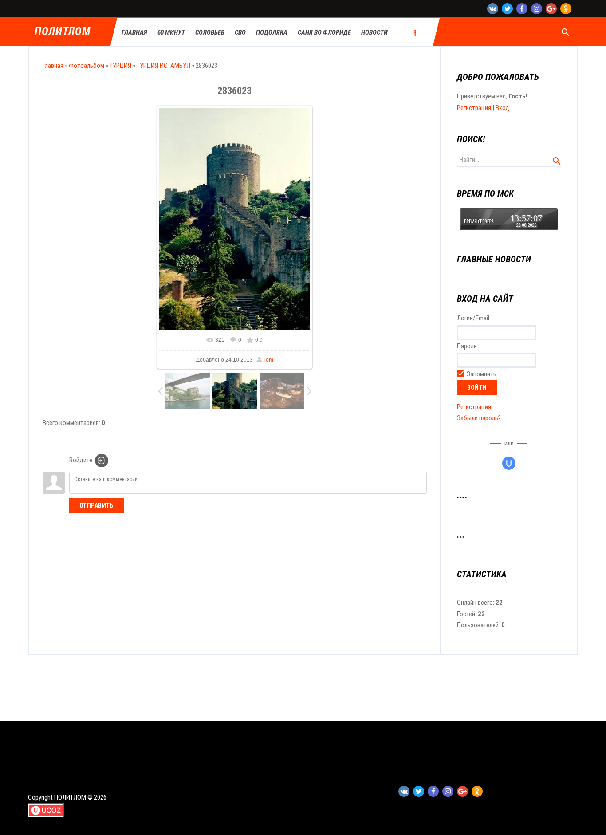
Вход (502, 108)
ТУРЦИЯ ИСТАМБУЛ (163, 66)
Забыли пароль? (479, 418)
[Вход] (101, 460)
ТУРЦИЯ (120, 66)
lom (268, 360)
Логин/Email (473, 318)
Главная (53, 66)
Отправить (96, 505)
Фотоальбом (86, 66)
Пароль (467, 346)
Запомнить (481, 374)
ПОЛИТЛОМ (62, 32)
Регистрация (474, 108)
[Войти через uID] (508, 463)
